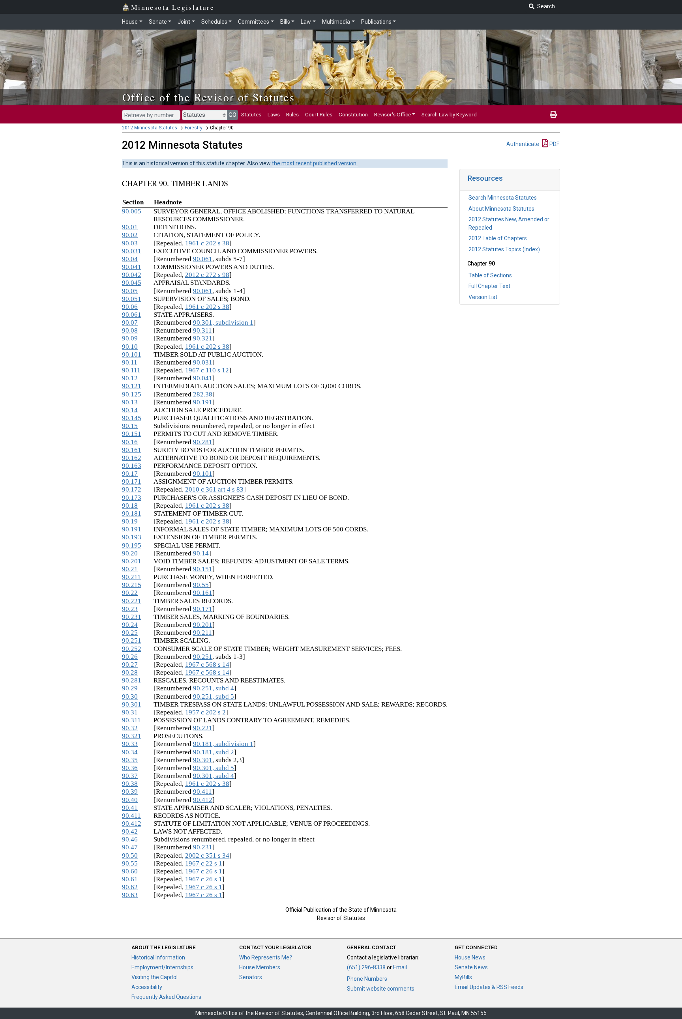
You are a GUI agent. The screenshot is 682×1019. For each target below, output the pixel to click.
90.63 (130, 895)
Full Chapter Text (489, 286)
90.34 (130, 752)
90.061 (202, 259)
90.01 (130, 227)
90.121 (131, 386)
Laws (274, 114)
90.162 (131, 458)
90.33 (130, 744)
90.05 (130, 291)
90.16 (130, 442)
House (130, 22)
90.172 (131, 489)
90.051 (131, 299)
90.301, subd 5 (213, 768)
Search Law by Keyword (449, 114)
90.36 (130, 768)
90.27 (130, 664)
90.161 (131, 450)
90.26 (130, 656)
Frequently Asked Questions (166, 997)
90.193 (131, 537)
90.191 (202, 402)
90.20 (130, 553)
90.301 (131, 704)
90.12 (130, 378)
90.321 (202, 338)
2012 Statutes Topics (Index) (504, 249)
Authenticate (522, 144)
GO (232, 114)
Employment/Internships (162, 967)
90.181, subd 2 (213, 752)
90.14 (130, 410)
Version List (482, 297)
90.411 (202, 791)
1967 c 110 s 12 (207, 370)
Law (306, 22)
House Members (259, 967)
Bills (285, 22)
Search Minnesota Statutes (502, 197)
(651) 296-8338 (366, 967)
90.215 (131, 585)
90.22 (130, 592)
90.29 (130, 688)
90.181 (131, 513)
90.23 (130, 609)
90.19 (130, 521)
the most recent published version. (315, 163)
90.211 (131, 577)
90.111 (131, 370)
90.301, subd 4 (213, 776)
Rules (292, 114)
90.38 (130, 783)
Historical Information (158, 957)
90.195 (131, 545)
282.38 (202, 394)
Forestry (193, 128)
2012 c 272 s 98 (207, 275)
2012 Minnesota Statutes (149, 128)
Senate (158, 22)
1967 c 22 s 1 (203, 863)
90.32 (130, 728)
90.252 (131, 649)
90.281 (202, 442)
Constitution (353, 114)
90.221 (131, 601)
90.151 (131, 434)
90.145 (131, 418)
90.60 (130, 871)
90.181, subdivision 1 (223, 744)
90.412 (202, 800)
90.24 (130, 624)
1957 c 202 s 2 (205, 712)
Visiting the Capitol (154, 977)
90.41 (130, 807)
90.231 (131, 617)
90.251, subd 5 (213, 696)
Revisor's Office (392, 114)
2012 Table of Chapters (497, 238)
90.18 (130, 505)
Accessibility (146, 987)
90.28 (130, 672)
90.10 (130, 346)
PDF (553, 144)
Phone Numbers (367, 979)
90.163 (131, 465)
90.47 (130, 847)
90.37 (130, 776)
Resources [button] (485, 178)
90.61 (130, 879)
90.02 (130, 235)
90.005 (131, 211)
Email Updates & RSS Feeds (489, 987)
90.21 (130, 569)
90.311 (202, 330)
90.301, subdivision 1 (223, 322)
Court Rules (318, 114)
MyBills (463, 977)
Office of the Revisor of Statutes (208, 97)
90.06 (130, 306)
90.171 (131, 481)
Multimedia (336, 22)
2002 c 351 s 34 (207, 855)
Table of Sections (490, 275)
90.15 (130, 426)
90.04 (130, 259)
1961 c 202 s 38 (207, 243)
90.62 (130, 887)
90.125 (131, 394)
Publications (376, 22)
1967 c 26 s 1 (203, 871)
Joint (184, 22)
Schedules (214, 22)
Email (400, 967)
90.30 (130, 696)
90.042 (131, 275)
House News (470, 957)
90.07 (130, 322)
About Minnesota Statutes (501, 209)
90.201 (131, 561)
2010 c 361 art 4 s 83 (214, 489)
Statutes (251, 114)
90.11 (129, 362)
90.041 (131, 267)
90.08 (130, 330)
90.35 (130, 760)
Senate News (471, 967)
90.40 (130, 800)
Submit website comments (380, 988)
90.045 (131, 282)
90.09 (130, 338)
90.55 (201, 585)
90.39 (130, 791)
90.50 (130, 855)
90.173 (131, 497)
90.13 (130, 402)
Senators (250, 977)
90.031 (131, 251)
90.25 (130, 632)
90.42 (130, 831)
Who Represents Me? (265, 957)
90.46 (130, 839)
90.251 (131, 640)
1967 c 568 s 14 (207, 664)
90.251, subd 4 (213, 688)
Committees (253, 22)
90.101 (131, 354)
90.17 (130, 473)
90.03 (130, 243)
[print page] (553, 114)
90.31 (130, 712)
